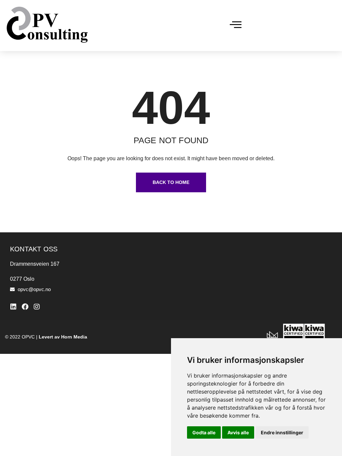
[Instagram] (36, 306)
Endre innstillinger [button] (282, 432)
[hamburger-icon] (235, 25)
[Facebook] (25, 306)
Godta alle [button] (203, 432)
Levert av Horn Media (63, 336)
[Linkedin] (13, 306)
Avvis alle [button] (238, 432)
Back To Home (171, 182)
